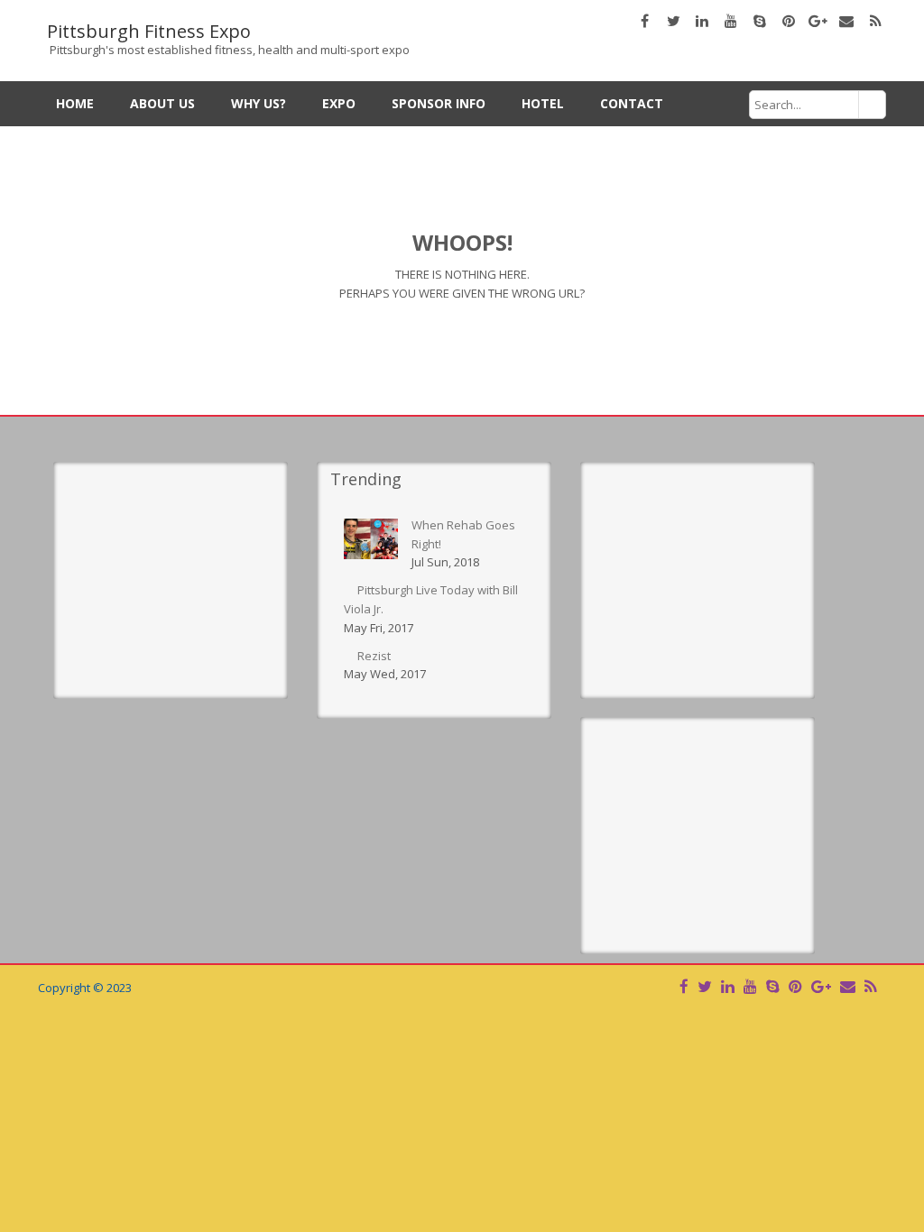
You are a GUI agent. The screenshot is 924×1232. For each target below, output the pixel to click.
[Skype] (773, 986)
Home (75, 103)
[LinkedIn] (728, 986)
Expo (339, 103)
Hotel (543, 103)
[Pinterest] (795, 986)
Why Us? (258, 103)
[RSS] (870, 986)
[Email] (847, 986)
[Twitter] (705, 986)
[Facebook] (683, 986)
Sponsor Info (438, 103)
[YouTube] (750, 986)
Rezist (374, 656)
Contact (631, 103)
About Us (162, 103)
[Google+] (821, 986)
